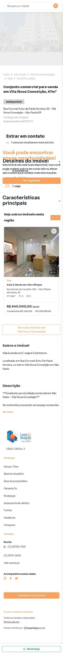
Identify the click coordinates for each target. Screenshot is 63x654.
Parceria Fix (10, 488)
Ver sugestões (31, 180)
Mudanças (9, 495)
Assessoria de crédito (16, 503)
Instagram (9, 525)
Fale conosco (11, 562)
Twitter (8, 510)
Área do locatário (14, 473)
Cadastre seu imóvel (32, 595)
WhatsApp (33, 648)
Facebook (9, 517)
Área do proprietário (15, 481)
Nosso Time (11, 466)
